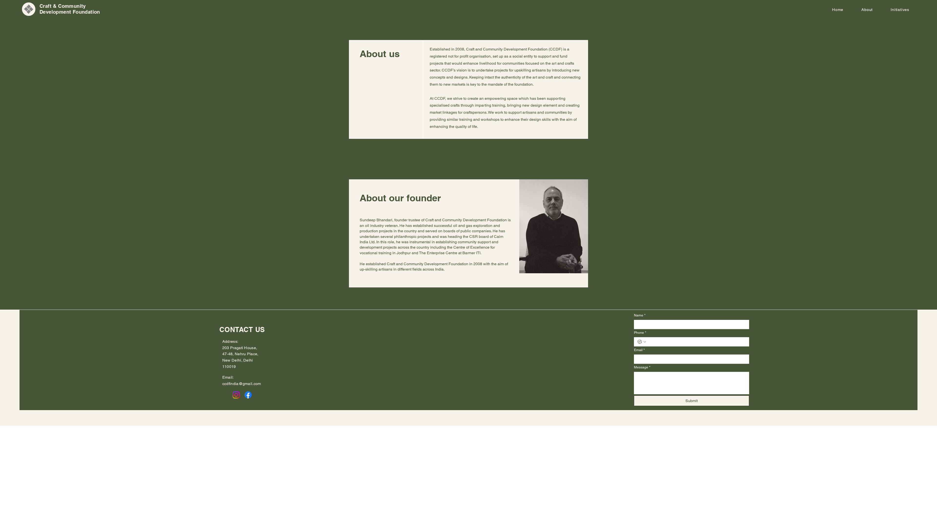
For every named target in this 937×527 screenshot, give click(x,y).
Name (639, 315)
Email (639, 350)
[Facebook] (248, 395)
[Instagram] (236, 395)
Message (642, 367)
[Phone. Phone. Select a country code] (642, 342)
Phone (640, 332)
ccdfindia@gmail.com (241, 383)
